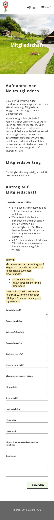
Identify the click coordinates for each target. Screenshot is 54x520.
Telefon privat (11, 420)
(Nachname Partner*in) (14, 354)
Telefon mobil (11, 431)
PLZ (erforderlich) (12, 387)
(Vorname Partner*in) (14, 343)
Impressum (19, 509)
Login (33, 7)
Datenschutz (34, 509)
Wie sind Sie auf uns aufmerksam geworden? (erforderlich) (22, 443)
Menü (47, 7)
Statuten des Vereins (23, 279)
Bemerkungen (11, 456)
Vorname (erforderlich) (14, 321)
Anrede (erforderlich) (13, 310)
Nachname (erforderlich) (15, 332)
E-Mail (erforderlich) (13, 409)
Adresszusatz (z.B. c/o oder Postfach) (19, 376)
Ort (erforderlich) (12, 398)
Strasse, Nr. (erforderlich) (15, 365)
